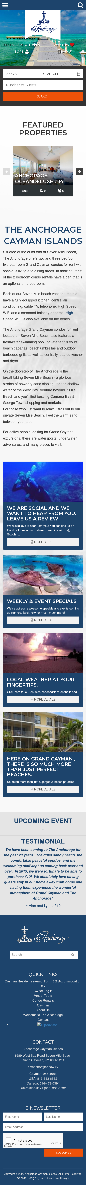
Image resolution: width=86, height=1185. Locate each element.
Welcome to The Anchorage (43, 1014)
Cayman (43, 1005)
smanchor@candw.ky (43, 1066)
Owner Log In (43, 990)
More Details (44, 542)
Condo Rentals (43, 1000)
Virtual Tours (43, 995)
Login (20, 52)
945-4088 (50, 1073)
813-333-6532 (47, 1078)
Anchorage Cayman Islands (43, 26)
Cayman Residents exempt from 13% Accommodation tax (43, 983)
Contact (43, 1019)
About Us (43, 1010)
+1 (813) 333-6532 (53, 1088)
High (69, 312)
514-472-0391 (50, 1083)
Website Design (26, 1178)
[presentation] (6, 171)
